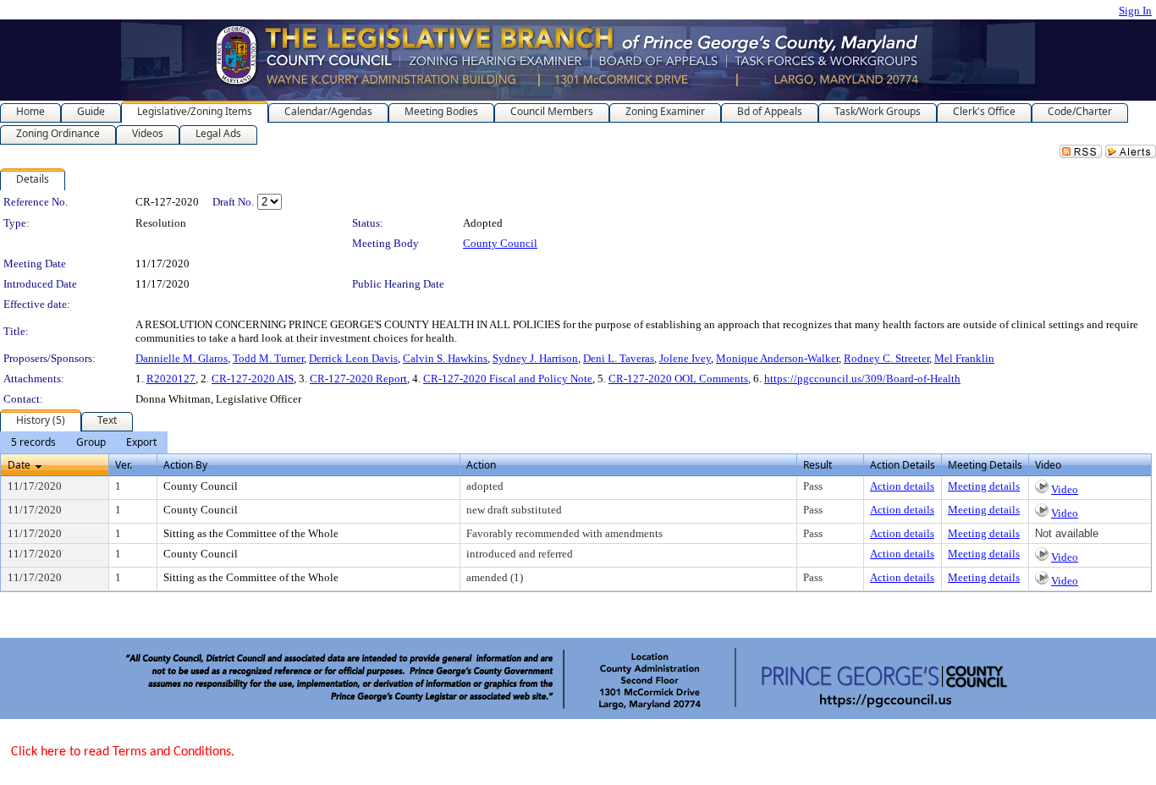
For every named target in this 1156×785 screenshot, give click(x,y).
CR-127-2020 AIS (253, 378)
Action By (185, 465)
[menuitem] (33, 442)
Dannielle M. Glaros (181, 358)
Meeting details (984, 486)
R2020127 (170, 378)
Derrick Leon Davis (353, 358)
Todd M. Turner (268, 358)
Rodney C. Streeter (886, 358)
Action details (902, 486)
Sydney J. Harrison (535, 358)
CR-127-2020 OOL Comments (678, 378)
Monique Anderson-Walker (777, 358)
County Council (500, 243)
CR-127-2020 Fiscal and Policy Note (507, 378)
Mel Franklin (964, 358)
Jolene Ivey (685, 358)
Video (1064, 489)
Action (481, 465)
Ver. (123, 465)
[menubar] (84, 442)
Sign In (1135, 10)
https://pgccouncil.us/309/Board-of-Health (862, 378)
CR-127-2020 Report (358, 378)
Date (19, 465)
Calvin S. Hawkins (445, 358)
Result (817, 465)
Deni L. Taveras (618, 358)
